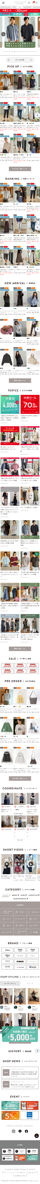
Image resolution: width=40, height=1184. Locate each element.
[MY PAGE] (29, 3)
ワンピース (35, 912)
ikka (5, 1006)
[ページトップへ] (36, 1136)
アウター (22, 912)
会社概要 (9, 1169)
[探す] (37, 3)
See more (20, 840)
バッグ (35, 925)
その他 (35, 932)
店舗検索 (16, 1169)
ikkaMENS (27, 7)
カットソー (22, 919)
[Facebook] (26, 1131)
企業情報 (30, 1169)
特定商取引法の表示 (20, 1175)
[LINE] (20, 1131)
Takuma (7, 1008)
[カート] (33, 3)
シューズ (9, 932)
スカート (22, 925)
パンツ (8, 925)
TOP (19, 7)
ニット (8, 919)
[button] (3, 34)
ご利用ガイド (22, 1172)
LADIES (20, 905)
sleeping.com (5, 7)
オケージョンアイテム (7, 912)
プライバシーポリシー (10, 1172)
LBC (14, 7)
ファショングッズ (21, 932)
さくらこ (21, 1008)
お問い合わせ (32, 1172)
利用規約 (23, 1169)
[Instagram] (13, 1131)
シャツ (35, 919)
